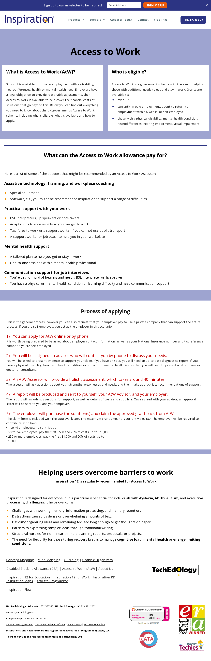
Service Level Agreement (19, 624)
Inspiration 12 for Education (28, 577)
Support (95, 19)
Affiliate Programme (52, 581)
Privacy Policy (74, 624)
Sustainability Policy (94, 624)
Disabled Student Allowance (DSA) (32, 568)
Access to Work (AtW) (78, 568)
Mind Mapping (49, 560)
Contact (143, 19)
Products (74, 19)
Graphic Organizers (97, 560)
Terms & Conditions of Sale (50, 624)
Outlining (71, 560)
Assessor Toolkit (121, 19)
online (60, 336)
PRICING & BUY (193, 19)
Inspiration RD (104, 577)
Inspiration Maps (19, 581)
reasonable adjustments (64, 95)
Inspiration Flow (18, 589)
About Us (105, 568)
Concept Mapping (20, 560)
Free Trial (160, 19)
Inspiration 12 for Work (72, 577)
